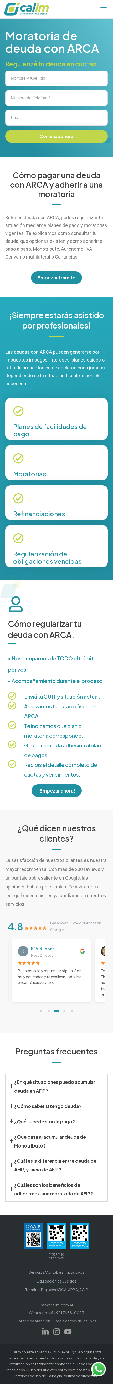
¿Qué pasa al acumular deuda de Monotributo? (50, 1141)
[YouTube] (68, 1331)
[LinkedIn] (45, 1331)
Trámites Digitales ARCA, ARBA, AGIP (56, 1289)
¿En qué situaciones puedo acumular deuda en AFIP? (54, 1086)
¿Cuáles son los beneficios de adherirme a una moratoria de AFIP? (53, 1189)
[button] (56, 1086)
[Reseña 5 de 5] (72, 1011)
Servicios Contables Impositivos (56, 1272)
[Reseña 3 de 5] (56, 1011)
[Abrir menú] (103, 9)
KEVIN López (42, 948)
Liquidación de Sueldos (56, 1281)
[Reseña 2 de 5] (48, 1011)
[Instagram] (56, 1331)
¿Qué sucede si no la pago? (44, 1121)
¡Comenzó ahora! (56, 136)
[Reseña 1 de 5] (41, 1011)
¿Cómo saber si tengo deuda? (47, 1106)
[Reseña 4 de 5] (64, 1011)
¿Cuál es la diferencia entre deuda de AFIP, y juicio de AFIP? (55, 1165)
